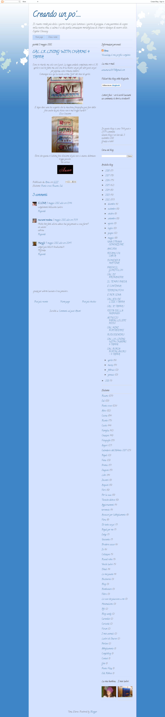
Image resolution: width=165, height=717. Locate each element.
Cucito (104, 426)
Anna (106, 51)
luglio (110, 228)
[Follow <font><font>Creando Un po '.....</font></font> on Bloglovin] (111, 86)
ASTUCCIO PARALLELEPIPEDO (116, 320)
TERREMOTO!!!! (115, 290)
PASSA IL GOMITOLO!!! (115, 269)
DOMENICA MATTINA (113, 262)
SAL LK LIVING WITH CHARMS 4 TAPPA (116, 342)
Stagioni (105, 470)
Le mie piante (107, 574)
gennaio (111, 375)
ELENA (42, 203)
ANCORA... (112, 249)
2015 (107, 185)
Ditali (104, 569)
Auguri (105, 445)
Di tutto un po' (108, 525)
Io (103, 549)
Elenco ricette (52, 37)
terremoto (106, 510)
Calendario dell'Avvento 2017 (114, 450)
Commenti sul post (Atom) (70, 311)
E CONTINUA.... (114, 286)
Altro (104, 411)
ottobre (111, 214)
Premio (105, 465)
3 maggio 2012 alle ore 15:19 (65, 220)
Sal (61, 186)
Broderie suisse (108, 544)
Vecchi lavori (107, 564)
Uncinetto (106, 540)
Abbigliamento (107, 649)
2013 (107, 195)
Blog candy (106, 614)
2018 (107, 171)
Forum (104, 629)
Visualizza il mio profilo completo (116, 55)
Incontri (105, 480)
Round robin (107, 559)
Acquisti (105, 485)
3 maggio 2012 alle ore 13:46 (59, 203)
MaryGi (41, 243)
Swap (104, 535)
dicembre (112, 204)
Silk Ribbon (107, 673)
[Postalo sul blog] (69, 182)
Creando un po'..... (57, 15)
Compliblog (106, 654)
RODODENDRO (115, 335)
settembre (112, 219)
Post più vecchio (89, 302)
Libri (104, 475)
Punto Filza (107, 668)
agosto (111, 223)
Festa (104, 460)
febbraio (111, 370)
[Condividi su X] (71, 182)
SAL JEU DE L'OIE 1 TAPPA (115, 301)
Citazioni (105, 435)
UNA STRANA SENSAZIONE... (115, 243)
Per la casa (106, 495)
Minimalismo (107, 604)
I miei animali (108, 634)
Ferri (104, 490)
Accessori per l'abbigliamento (114, 515)
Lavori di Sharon (109, 639)
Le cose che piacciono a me (113, 599)
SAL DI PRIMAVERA (115, 276)
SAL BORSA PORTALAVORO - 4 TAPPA (116, 351)
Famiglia (105, 430)
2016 (107, 180)
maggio (111, 238)
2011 (107, 381)
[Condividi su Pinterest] (75, 182)
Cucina (104, 416)
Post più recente (41, 302)
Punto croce (46, 186)
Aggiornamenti (108, 505)
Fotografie (106, 440)
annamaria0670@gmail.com (113, 70)
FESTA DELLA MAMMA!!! (115, 312)
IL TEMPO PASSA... (117, 282)
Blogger (93, 712)
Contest (105, 658)
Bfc (103, 609)
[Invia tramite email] (66, 182)
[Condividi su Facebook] (73, 182)
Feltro (104, 594)
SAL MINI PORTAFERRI (115, 329)
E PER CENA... (114, 295)
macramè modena (45, 220)
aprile (110, 360)
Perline (105, 644)
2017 (107, 176)
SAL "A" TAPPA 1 (115, 306)
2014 (107, 190)
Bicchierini (106, 579)
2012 (107, 200)
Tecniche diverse (108, 500)
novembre (112, 209)
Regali (104, 455)
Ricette (105, 421)
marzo (111, 365)
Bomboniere (107, 589)
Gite (103, 663)
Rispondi (41, 211)
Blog (104, 584)
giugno (111, 233)
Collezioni (106, 554)
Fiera (104, 520)
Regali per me (107, 530)
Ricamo (55, 186)
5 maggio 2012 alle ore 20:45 (58, 243)
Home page (39, 37)
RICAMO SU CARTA (113, 255)
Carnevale (106, 619)
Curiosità (105, 624)
